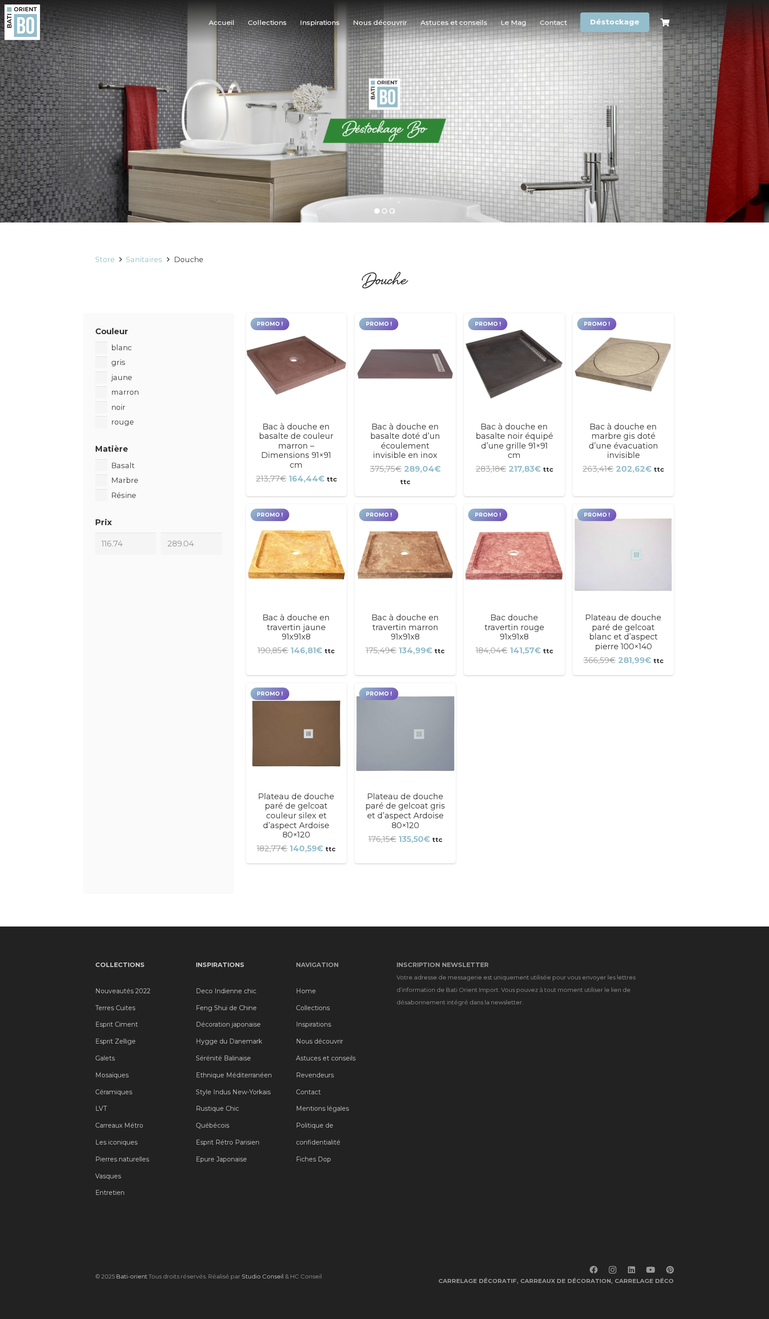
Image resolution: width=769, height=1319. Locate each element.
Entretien (110, 1193)
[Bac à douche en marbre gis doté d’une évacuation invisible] (623, 405)
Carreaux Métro (119, 1125)
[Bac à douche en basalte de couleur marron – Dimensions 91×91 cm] (296, 405)
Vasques (108, 1176)
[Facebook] (594, 1270)
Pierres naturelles (122, 1159)
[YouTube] (650, 1270)
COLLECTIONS (120, 965)
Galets (105, 1058)
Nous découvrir (319, 1041)
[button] (646, 22)
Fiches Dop (313, 1159)
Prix (103, 522)
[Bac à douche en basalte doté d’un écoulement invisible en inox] (405, 405)
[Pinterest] (670, 1270)
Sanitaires (144, 259)
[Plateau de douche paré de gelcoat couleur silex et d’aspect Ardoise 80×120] (296, 773)
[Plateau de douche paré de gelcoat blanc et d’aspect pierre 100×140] (623, 589)
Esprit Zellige (115, 1041)
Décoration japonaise (228, 1024)
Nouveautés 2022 (122, 991)
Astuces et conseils (326, 1058)
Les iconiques (116, 1142)
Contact (308, 1092)
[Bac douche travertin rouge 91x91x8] (514, 589)
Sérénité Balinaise (223, 1058)
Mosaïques (112, 1075)
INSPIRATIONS (220, 965)
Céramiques (113, 1092)
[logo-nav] (22, 22)
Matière (111, 449)
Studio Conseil (262, 1276)
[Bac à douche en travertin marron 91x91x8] (405, 589)
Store (105, 259)
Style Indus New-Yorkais (233, 1092)
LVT (101, 1109)
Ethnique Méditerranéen (234, 1075)
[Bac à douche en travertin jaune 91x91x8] (296, 589)
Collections (313, 1008)
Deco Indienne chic (226, 991)
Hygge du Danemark (229, 1041)
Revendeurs (315, 1075)
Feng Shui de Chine (226, 1008)
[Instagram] (612, 1270)
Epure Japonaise (221, 1159)
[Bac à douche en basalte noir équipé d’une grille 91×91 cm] (514, 405)
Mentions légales (322, 1109)
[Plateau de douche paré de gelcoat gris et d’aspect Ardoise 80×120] (405, 773)
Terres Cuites (115, 1008)
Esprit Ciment (116, 1024)
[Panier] (665, 22)
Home (306, 991)
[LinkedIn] (631, 1270)
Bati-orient (131, 1276)
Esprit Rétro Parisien (227, 1142)
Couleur (111, 331)
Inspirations (313, 1024)
